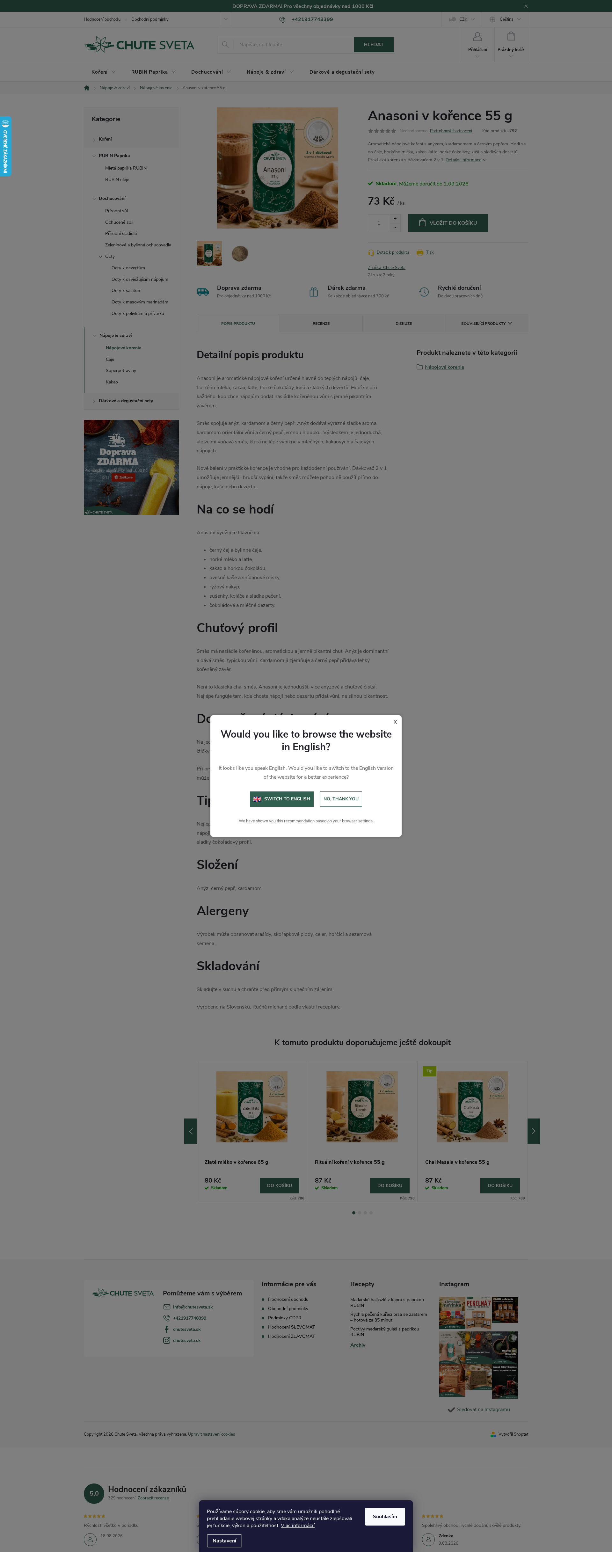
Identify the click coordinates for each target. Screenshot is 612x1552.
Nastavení (224, 1540)
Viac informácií (298, 1525)
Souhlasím (385, 1516)
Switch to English (287, 799)
